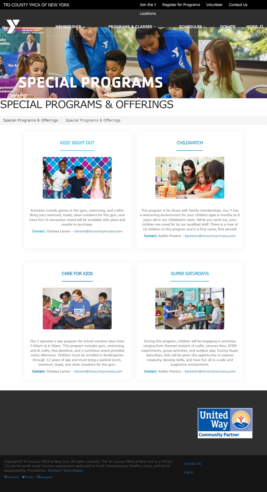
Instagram (46, 476)
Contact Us (238, 4)
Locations (148, 13)
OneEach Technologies (65, 470)
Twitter (29, 476)
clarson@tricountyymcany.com (98, 231)
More (252, 26)
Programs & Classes (131, 26)
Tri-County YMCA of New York (36, 4)
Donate (227, 26)
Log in (188, 472)
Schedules (191, 26)
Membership (68, 26)
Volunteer (214, 4)
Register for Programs (181, 4)
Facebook (12, 476)
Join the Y (148, 4)
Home (10, 27)
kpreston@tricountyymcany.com (210, 236)
